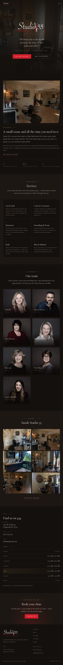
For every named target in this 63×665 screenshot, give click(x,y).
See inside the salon (10, 154)
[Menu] (59, 3)
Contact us (31, 616)
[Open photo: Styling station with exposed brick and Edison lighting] (17, 439)
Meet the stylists (41, 56)
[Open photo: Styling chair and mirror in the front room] (46, 439)
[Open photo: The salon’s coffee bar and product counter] (17, 461)
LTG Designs (22, 661)
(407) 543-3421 (8, 534)
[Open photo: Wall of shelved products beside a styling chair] (46, 483)
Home (34, 632)
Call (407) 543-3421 (22, 56)
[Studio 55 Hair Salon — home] (6, 3)
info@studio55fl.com (10, 541)
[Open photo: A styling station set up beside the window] (46, 461)
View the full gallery (31, 498)
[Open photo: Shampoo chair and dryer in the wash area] (17, 483)
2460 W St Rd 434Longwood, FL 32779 (10, 526)
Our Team (35, 639)
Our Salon (35, 636)
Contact (35, 642)
